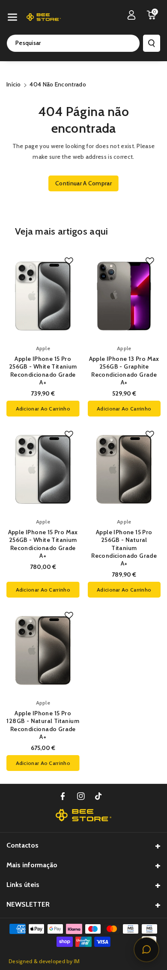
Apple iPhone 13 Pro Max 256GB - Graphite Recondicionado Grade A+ (124, 370)
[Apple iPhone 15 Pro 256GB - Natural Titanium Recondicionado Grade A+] (124, 469)
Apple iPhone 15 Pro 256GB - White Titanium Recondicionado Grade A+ (43, 370)
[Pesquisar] (151, 43)
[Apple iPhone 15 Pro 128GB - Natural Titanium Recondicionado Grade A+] (43, 650)
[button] (12, 17)
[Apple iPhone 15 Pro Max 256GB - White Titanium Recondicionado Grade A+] (43, 469)
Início (13, 84)
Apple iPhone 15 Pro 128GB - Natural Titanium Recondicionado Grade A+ (42, 725)
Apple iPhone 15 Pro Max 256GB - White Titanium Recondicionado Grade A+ (43, 543)
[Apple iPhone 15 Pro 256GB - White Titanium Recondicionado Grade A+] (43, 296)
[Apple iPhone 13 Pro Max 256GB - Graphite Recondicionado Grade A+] (124, 296)
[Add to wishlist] (69, 261)
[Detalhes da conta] (131, 15)
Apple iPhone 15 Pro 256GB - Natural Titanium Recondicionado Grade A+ (124, 547)
